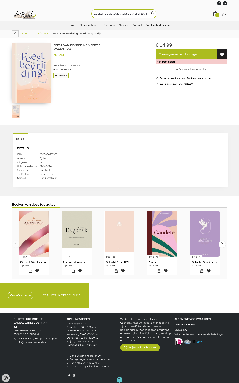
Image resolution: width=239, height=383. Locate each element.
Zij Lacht (60, 54)
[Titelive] (119, 379)
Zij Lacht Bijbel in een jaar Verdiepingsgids (45, 262)
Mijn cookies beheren (143, 347)
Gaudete (154, 262)
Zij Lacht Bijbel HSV (117, 262)
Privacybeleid (184, 324)
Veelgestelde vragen (158, 24)
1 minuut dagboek (74, 262)
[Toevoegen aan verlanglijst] (222, 54)
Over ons (109, 24)
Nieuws (123, 24)
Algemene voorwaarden (192, 319)
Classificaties (40, 33)
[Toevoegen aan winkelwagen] (30, 271)
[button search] (152, 13)
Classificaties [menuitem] (88, 24)
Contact (137, 24)
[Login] (224, 14)
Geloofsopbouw (20, 295)
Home (71, 24)
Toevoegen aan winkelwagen (178, 54)
